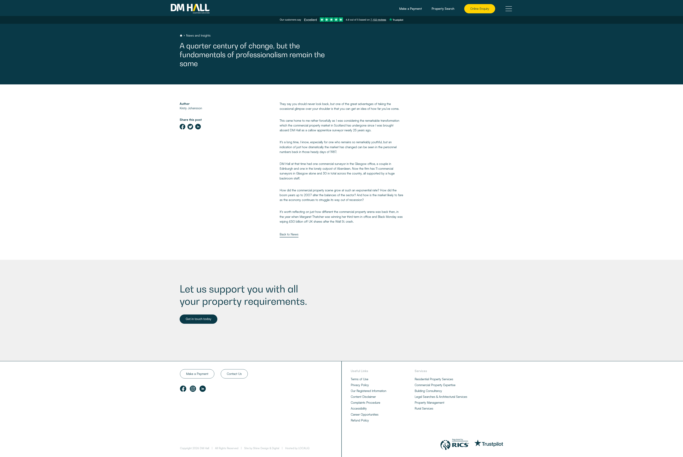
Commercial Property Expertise (435, 385)
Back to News (289, 234)
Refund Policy (360, 420)
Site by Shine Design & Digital (261, 448)
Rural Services (424, 408)
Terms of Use (359, 379)
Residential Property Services (434, 379)
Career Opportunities (364, 414)
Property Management (429, 402)
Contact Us (234, 374)
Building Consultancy (428, 391)
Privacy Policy (360, 385)
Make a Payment (410, 8)
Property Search (443, 8)
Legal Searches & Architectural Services (441, 397)
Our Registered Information (368, 391)
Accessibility (359, 408)
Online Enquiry (479, 8)
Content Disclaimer (363, 397)
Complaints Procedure (365, 402)
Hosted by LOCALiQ (297, 448)
